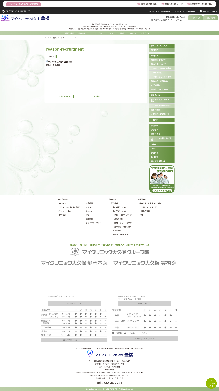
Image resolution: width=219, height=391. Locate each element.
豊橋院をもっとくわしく (145, 339)
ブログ (154, 149)
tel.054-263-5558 (74, 303)
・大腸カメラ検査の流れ (161, 106)
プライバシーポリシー (94, 223)
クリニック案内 (96, 33)
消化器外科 (155, 95)
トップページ (62, 199)
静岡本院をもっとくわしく (74, 340)
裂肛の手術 (118, 219)
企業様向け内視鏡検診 (160, 114)
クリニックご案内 (64, 211)
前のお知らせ (65, 96)
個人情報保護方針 (158, 161)
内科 (141, 215)
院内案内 (154, 50)
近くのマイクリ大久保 (209, 11)
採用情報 (121, 33)
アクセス (195, 17)
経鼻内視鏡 (155, 110)
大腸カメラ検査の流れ (149, 207)
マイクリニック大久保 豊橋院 (185, 11)
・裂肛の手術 (156, 73)
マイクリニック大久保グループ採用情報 (23, 4)
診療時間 (211, 17)
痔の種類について (158, 60)
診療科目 (81, 33)
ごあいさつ (61, 203)
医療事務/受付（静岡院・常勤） (200, 4)
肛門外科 (154, 56)
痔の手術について (158, 64)
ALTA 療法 (155, 85)
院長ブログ (145, 33)
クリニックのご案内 (159, 46)
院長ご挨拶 (69, 33)
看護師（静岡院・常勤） (147, 4)
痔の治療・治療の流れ (160, 81)
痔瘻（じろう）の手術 (122, 223)
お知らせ (132, 33)
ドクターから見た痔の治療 (161, 139)
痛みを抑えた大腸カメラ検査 (161, 100)
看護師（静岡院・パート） (173, 4)
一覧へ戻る (96, 96)
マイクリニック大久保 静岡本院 (159, 11)
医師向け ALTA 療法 (159, 89)
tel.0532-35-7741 (175, 17)
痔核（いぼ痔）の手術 (122, 215)
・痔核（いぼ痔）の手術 (161, 68)
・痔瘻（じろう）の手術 (161, 77)
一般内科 (154, 120)
